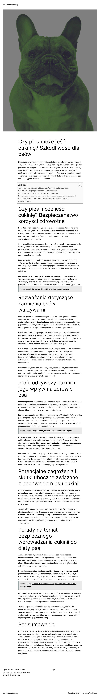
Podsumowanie (25, 201)
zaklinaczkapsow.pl (11, 5)
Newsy (27, 673)
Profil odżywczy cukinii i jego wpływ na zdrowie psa (39, 193)
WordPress (92, 693)
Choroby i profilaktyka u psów (14, 673)
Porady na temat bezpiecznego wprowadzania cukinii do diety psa (44, 199)
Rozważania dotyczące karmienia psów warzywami (38, 191)
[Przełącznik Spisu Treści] (79, 185)
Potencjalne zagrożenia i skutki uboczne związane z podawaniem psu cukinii (48, 196)
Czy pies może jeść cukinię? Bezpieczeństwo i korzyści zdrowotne (43, 188)
